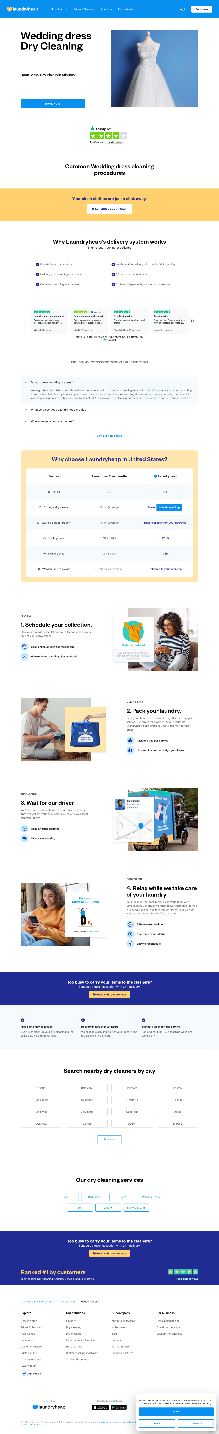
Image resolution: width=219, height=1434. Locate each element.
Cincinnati (41, 1111)
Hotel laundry (74, 1346)
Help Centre (28, 1333)
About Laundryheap (123, 1320)
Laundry (71, 1320)
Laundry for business (169, 1333)
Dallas (177, 1111)
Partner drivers (120, 1346)
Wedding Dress (150, 1197)
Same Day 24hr (136, 1207)
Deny (157, 1423)
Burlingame (41, 1099)
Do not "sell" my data (31, 1424)
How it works (59, 9)
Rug (65, 1197)
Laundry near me (31, 1359)
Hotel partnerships (168, 1320)
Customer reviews (32, 1346)
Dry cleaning (67, 1301)
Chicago (178, 1099)
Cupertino (132, 1111)
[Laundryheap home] (22, 9)
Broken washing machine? (81, 1353)
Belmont (132, 1088)
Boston (177, 1088)
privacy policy (108, 1422)
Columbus (87, 1111)
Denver (87, 1123)
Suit (80, 1207)
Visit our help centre (109, 435)
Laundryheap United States (37, 1301)
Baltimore (87, 1088)
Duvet (122, 1197)
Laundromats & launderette (82, 1340)
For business (125, 9)
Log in (182, 9)
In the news (118, 1327)
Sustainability (29, 1353)
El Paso (177, 1123)
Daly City (41, 1123)
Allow (176, 1411)
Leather (108, 1207)
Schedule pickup (169, 507)
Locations (27, 1340)
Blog (114, 1333)
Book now (201, 9)
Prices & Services (84, 9)
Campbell (87, 1099)
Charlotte (132, 1099)
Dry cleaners (73, 1333)
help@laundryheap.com (161, 390)
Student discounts (77, 1359)
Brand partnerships (168, 1327)
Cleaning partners (122, 1353)
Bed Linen (94, 1197)
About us (106, 9)
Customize (196, 1423)
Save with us (28, 1365)
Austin (41, 1088)
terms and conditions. (130, 1422)
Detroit (132, 1123)
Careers (116, 1340)
